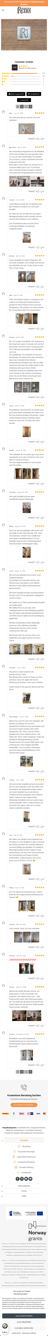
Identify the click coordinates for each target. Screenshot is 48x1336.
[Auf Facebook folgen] (18, 1179)
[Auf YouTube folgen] (30, 1179)
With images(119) (17, 94)
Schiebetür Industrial (33, 1130)
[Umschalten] (2, 1140)
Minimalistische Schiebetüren (32, 1133)
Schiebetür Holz (24, 1128)
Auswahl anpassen (24, 1328)
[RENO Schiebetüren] (24, 10)
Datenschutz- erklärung (29, 1333)
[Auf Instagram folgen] (22, 1179)
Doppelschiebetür (38, 1128)
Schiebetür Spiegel (12, 1133)
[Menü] (3, 10)
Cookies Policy (16, 1333)
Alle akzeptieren (24, 1316)
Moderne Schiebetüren (15, 1130)
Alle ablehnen (24, 1322)
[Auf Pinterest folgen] (26, 1179)
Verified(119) (34, 94)
